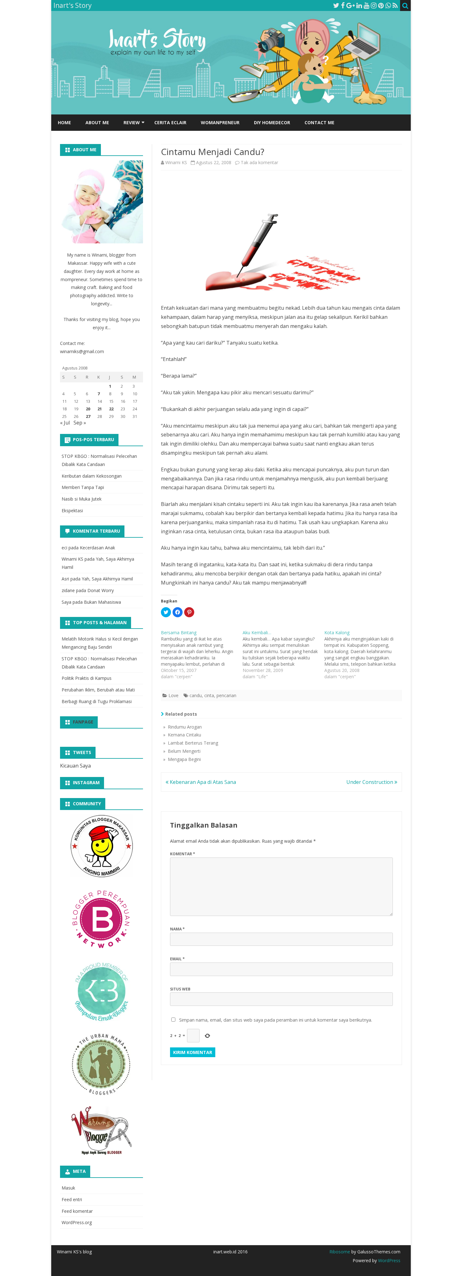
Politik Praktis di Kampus (87, 678)
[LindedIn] (359, 5)
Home (64, 122)
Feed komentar (77, 1211)
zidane (68, 590)
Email (177, 959)
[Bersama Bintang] (202, 655)
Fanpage (83, 722)
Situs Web (180, 989)
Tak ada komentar (259, 162)
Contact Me (319, 122)
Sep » (80, 422)
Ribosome (339, 1252)
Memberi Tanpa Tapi (83, 487)
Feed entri (72, 1199)
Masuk (68, 1188)
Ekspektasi (72, 510)
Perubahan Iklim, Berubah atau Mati (98, 690)
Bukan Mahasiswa (102, 602)
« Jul (65, 422)
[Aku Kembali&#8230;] (283, 655)
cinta (209, 695)
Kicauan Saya (75, 765)
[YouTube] (366, 5)
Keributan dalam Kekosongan (92, 476)
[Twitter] (336, 5)
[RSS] (395, 5)
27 (88, 416)
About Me (97, 122)
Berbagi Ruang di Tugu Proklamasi (97, 701)
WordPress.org (77, 1222)
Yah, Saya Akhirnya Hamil (107, 579)
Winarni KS (176, 162)
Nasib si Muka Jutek (82, 499)
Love (173, 695)
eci (64, 548)
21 (99, 409)
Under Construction (370, 782)
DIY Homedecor (272, 122)
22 (111, 409)
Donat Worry (100, 590)
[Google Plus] (350, 5)
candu (196, 695)
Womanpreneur (220, 122)
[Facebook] (343, 5)
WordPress (388, 1260)
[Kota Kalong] (365, 655)
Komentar (182, 854)
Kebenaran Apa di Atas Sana (202, 782)
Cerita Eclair (170, 122)
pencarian (226, 695)
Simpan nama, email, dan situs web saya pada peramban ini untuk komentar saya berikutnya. (275, 1020)
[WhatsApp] (388, 5)
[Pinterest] (381, 5)
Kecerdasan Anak (97, 548)
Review (132, 122)
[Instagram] (374, 5)
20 (88, 409)
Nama (177, 929)
